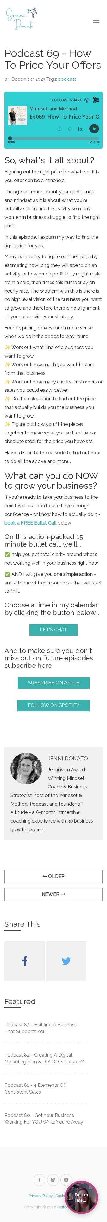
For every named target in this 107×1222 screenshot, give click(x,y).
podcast (67, 79)
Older (56, 876)
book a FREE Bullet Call (30, 523)
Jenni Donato (68, 758)
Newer (51, 894)
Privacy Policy (40, 1196)
